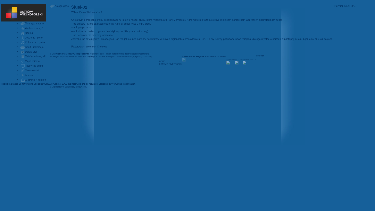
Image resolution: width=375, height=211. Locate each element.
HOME (162, 61)
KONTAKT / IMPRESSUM (170, 64)
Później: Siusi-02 (344, 6)
